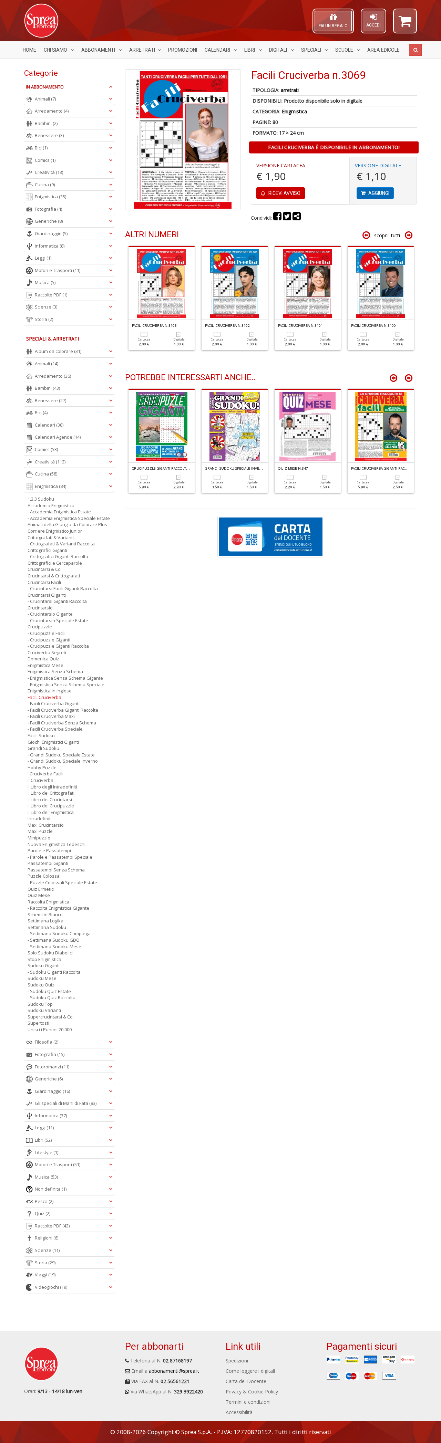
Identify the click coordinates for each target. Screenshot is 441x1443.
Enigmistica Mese (45, 665)
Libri (250, 50)
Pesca (44, 1201)
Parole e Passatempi (49, 850)
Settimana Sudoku (47, 927)
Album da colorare (58, 351)
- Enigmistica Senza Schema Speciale (66, 684)
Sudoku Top (40, 1004)
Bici (41, 148)
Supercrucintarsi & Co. (51, 1017)
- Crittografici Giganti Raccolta (58, 556)
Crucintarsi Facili (44, 582)
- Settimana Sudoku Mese (54, 946)
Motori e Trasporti (57, 270)
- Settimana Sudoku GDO (54, 940)
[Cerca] (415, 50)
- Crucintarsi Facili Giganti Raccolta (63, 588)
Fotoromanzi (52, 1067)
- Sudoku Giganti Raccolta (54, 972)
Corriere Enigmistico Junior (55, 531)
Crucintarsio (40, 608)
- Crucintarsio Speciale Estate (58, 620)
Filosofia (46, 1042)
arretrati (290, 90)
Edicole (383, 50)
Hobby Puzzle (42, 767)
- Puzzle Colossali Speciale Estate (62, 882)
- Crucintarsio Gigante (50, 614)
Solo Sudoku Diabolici (50, 953)
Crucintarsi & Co (44, 569)
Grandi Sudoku (43, 748)
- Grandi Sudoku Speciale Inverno (63, 761)
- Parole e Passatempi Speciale (60, 857)
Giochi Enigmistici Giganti (53, 742)
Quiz (42, 1213)
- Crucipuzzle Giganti (49, 640)
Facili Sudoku (41, 735)
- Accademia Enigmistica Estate (59, 512)
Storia (44, 319)
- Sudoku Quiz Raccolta (51, 997)
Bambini (46, 123)
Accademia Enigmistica (51, 505)
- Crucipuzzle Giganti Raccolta (58, 646)
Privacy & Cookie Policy (252, 1391)
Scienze (46, 307)
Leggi (43, 258)
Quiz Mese (39, 895)
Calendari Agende (58, 437)
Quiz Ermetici (41, 889)
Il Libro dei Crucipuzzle (51, 806)
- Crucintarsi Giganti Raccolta (57, 601)
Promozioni (182, 50)
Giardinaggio (51, 233)
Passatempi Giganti (48, 863)
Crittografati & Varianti (51, 537)
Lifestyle (46, 1152)
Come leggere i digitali (250, 1371)
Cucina (45, 184)
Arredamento (52, 111)
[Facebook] (277, 218)
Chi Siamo (56, 50)
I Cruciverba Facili (45, 774)
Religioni (46, 1238)
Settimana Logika (45, 921)
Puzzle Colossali (45, 876)
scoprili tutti (387, 235)
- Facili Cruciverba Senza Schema (62, 723)
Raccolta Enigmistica (48, 902)
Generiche (49, 221)
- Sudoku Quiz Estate (49, 991)
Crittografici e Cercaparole (55, 563)
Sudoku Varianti (44, 1010)
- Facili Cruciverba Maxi (51, 716)
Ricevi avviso (283, 193)
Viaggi (45, 1275)
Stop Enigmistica (44, 959)
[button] (405, 24)
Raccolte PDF (51, 295)
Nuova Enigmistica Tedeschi (56, 844)
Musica (45, 282)
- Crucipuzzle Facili (46, 633)
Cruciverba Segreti (47, 652)
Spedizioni (237, 1360)
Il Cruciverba (40, 780)
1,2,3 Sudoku (41, 499)
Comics (45, 160)
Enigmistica (294, 111)
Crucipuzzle (40, 627)
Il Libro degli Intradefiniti (52, 787)
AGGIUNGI (378, 193)
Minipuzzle (39, 838)
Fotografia (48, 209)
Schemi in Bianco (45, 914)
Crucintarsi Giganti (47, 595)
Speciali (311, 50)
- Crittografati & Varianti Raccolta (61, 544)
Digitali (278, 50)
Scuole (344, 50)
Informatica (49, 246)
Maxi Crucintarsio (46, 825)
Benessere (49, 135)
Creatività (49, 172)
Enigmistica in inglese (50, 691)
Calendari (218, 50)
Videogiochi (51, 1287)
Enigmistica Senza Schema (55, 671)
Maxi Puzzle (40, 831)
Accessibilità (239, 1412)
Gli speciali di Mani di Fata (65, 1103)
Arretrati (142, 50)
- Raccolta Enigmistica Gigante (58, 908)
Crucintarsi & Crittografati (54, 576)
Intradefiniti (40, 818)
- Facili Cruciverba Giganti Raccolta (63, 710)
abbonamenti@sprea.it (174, 1371)
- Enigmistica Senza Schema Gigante (65, 678)
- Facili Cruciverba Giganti (54, 703)
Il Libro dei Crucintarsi (50, 799)
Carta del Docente (246, 1381)
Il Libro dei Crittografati (51, 793)
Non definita (50, 1189)
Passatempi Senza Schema (56, 870)
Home (29, 50)
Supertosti (38, 1023)
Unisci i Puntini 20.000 (50, 1029)
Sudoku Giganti (44, 965)
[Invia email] (297, 218)
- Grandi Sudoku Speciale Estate (61, 755)
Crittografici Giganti (47, 550)
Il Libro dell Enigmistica (51, 812)
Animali (45, 99)
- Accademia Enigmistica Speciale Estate (69, 518)
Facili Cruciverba (44, 697)
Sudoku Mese (42, 978)
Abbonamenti (98, 50)
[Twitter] (287, 218)
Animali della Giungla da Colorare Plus (67, 524)
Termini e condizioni (248, 1402)
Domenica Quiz (43, 659)
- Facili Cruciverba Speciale (55, 729)
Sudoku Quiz (41, 985)
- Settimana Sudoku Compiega (59, 933)
